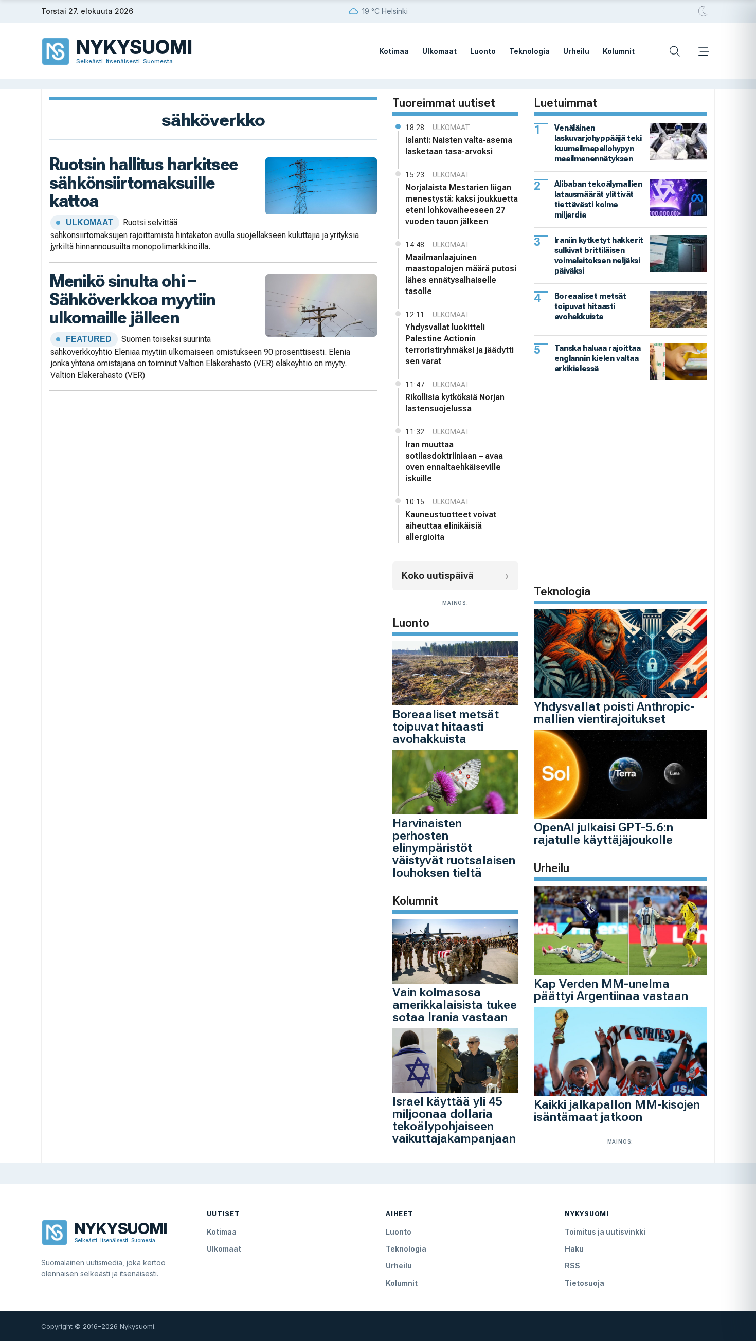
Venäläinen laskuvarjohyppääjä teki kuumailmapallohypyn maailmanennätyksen (598, 143)
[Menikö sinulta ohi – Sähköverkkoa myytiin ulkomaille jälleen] (321, 304)
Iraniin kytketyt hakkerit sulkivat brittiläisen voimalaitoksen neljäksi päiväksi (598, 255)
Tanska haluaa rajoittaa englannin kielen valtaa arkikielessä (597, 358)
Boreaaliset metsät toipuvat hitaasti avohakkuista (445, 726)
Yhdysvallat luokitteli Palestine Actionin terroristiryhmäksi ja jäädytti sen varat (459, 344)
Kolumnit (619, 51)
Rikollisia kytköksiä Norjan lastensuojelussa (455, 402)
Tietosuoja (584, 1283)
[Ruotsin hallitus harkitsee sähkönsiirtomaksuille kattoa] (321, 184)
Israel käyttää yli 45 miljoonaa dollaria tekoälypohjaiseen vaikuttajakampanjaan (454, 1120)
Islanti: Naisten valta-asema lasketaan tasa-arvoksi (458, 145)
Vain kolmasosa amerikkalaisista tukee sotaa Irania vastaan (454, 1004)
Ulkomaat (439, 51)
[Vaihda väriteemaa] (703, 11)
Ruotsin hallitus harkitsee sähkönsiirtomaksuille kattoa (143, 182)
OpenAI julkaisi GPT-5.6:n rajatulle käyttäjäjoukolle (603, 833)
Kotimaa (394, 51)
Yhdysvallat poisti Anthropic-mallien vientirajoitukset (614, 712)
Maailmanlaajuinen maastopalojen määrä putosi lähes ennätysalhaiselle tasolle (460, 274)
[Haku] (674, 51)
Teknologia (529, 51)
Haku (574, 1248)
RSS (572, 1265)
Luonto (483, 51)
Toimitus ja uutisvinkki (605, 1231)
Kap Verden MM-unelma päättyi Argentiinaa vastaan (611, 989)
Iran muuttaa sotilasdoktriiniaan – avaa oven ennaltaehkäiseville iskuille (454, 461)
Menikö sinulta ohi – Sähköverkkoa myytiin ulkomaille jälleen (132, 299)
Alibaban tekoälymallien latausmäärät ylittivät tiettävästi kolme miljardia (598, 199)
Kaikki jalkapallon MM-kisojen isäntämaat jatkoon (617, 1110)
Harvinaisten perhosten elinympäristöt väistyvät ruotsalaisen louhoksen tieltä (453, 848)
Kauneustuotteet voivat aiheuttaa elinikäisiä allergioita (450, 526)
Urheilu (576, 51)
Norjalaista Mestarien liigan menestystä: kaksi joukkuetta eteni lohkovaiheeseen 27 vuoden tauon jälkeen (461, 204)
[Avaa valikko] (703, 51)
